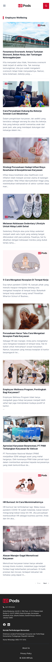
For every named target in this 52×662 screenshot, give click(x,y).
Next (45, 583)
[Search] (46, 6)
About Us (26, 648)
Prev (39, 583)
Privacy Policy (26, 653)
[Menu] (4, 6)
